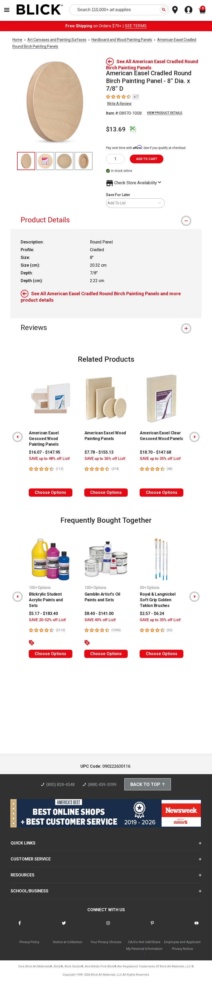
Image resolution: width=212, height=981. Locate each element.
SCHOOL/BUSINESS (29, 891)
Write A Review (119, 104)
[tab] (106, 219)
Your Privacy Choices (105, 942)
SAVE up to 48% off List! (49, 458)
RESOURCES (22, 875)
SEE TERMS (136, 25)
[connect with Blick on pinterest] (152, 926)
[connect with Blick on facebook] (19, 926)
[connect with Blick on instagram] (108, 926)
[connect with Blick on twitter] (64, 926)
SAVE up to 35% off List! (160, 458)
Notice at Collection (67, 942)
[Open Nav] (6, 10)
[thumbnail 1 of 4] (26, 161)
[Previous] (17, 437)
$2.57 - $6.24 (152, 613)
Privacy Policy (29, 942)
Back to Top (145, 784)
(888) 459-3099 (102, 784)
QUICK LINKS (23, 843)
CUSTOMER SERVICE (31, 859)
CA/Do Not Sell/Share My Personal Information (144, 945)
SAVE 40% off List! (100, 620)
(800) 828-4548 (60, 784)
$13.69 (116, 129)
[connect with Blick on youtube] (196, 926)
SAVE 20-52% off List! (47, 620)
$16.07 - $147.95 (44, 452)
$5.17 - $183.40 (43, 613)
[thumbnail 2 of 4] (45, 161)
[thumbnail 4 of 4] (83, 161)
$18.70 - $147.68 (155, 452)
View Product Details (164, 113)
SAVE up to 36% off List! (105, 458)
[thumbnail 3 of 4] (64, 161)
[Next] (194, 437)
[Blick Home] (40, 10)
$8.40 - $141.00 (99, 613)
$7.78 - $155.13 (99, 452)
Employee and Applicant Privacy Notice (182, 945)
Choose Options (50, 492)
